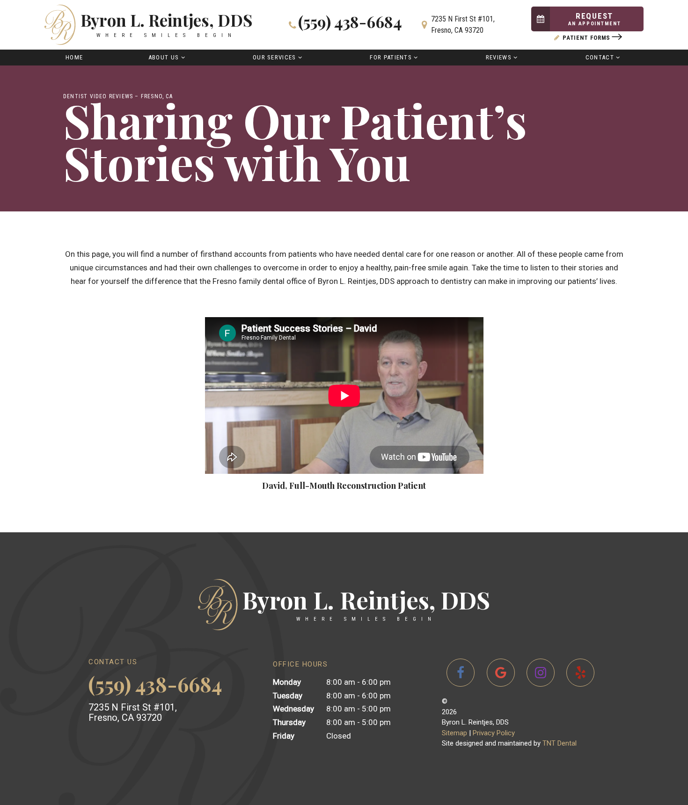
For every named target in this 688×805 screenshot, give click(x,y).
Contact (600, 57)
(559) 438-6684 (350, 23)
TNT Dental (559, 743)
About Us (163, 57)
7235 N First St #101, (463, 25)
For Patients (391, 57)
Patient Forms (586, 37)
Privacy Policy (494, 733)
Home (74, 57)
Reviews (499, 57)
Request (594, 19)
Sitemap (454, 733)
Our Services (274, 57)
